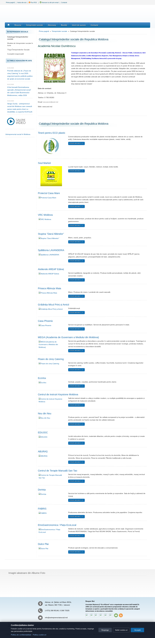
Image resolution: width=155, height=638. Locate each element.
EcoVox (42, 378)
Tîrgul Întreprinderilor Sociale (18, 50)
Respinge (105, 630)
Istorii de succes (79, 25)
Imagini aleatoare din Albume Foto (26, 573)
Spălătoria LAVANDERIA (51, 250)
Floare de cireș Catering (51, 359)
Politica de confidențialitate (21, 635)
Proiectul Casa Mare (49, 193)
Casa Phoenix (45, 321)
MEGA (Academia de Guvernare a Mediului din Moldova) (68, 337)
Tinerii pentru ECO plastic (51, 133)
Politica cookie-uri (39, 635)
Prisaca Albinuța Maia (49, 288)
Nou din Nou (44, 413)
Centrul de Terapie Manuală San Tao (57, 470)
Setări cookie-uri (121, 630)
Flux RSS (33, 2)
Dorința (42, 489)
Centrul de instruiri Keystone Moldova (58, 394)
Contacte (64, 2)
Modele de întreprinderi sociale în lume (20, 44)
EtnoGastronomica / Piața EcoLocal (57, 525)
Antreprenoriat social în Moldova (17, 134)
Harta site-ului (22, 2)
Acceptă (137, 630)
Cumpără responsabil (15, 54)
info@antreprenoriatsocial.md (56, 618)
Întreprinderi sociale (34, 25)
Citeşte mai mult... (75, 143)
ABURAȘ (43, 451)
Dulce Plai (43, 544)
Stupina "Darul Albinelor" (51, 234)
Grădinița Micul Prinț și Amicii (53, 304)
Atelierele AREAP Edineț (51, 269)
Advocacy (52, 25)
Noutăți (64, 25)
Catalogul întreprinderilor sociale (17, 38)
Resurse (18, 25)
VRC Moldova (45, 215)
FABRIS (42, 508)
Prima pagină (10, 2)
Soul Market (44, 163)
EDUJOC (43, 432)
